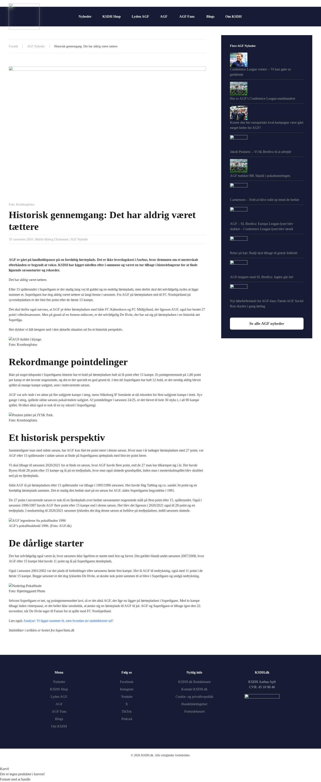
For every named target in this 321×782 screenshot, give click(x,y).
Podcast (126, 719)
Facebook (126, 682)
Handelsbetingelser (194, 704)
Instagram (126, 689)
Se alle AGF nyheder (266, 323)
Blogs (210, 16)
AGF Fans (187, 16)
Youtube (127, 696)
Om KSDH (233, 16)
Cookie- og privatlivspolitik (194, 696)
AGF (163, 16)
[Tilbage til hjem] (24, 16)
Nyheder (85, 16)
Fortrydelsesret (194, 711)
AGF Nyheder (79, 239)
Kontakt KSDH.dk (194, 689)
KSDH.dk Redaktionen (194, 682)
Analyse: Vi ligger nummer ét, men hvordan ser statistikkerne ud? (68, 621)
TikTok (127, 711)
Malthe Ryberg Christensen (51, 239)
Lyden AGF (140, 16)
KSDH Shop (111, 16)
